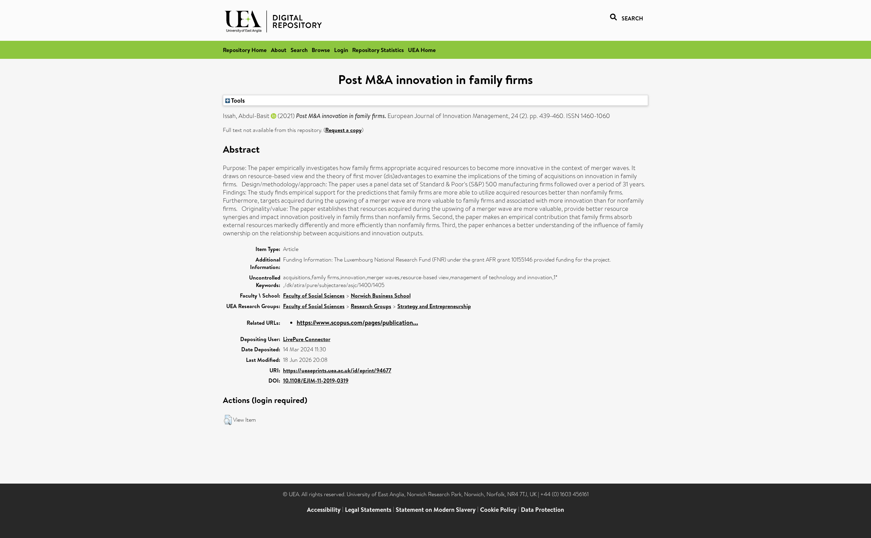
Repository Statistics (378, 50)
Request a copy (343, 130)
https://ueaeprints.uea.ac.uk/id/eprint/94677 (337, 370)
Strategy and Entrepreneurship (434, 306)
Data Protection (542, 509)
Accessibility (324, 509)
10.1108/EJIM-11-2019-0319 (315, 380)
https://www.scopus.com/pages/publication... (357, 322)
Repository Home (245, 50)
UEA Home (422, 50)
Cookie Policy (498, 509)
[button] (228, 420)
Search (299, 50)
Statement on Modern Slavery (436, 509)
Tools (237, 100)
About (278, 50)
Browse (321, 50)
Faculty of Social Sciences (314, 295)
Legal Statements (368, 509)
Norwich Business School (381, 295)
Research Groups (371, 306)
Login (341, 50)
